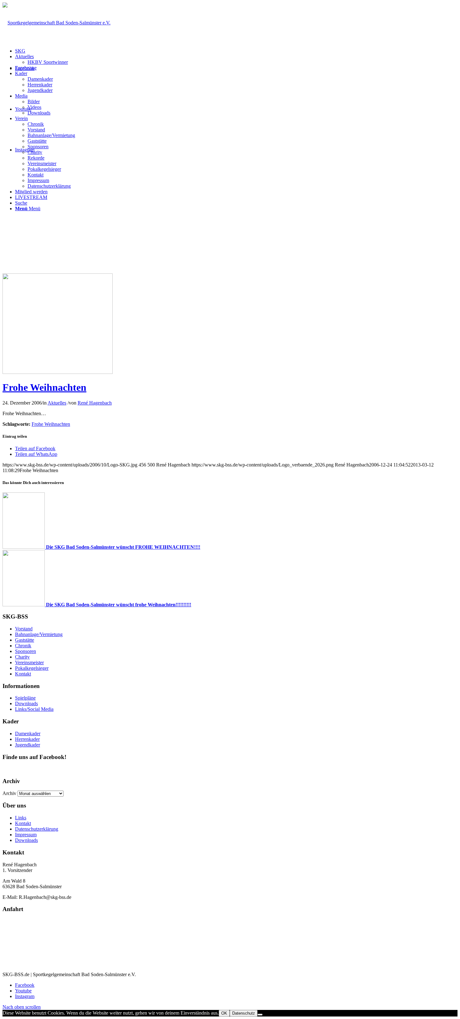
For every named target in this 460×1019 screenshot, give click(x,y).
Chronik (23, 645)
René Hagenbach (95, 402)
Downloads (26, 703)
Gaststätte (24, 640)
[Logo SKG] (58, 372)
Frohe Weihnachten (44, 387)
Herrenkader (27, 739)
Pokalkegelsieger (32, 668)
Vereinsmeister (29, 662)
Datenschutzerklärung (36, 829)
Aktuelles (57, 402)
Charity (22, 657)
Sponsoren (25, 651)
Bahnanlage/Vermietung (39, 634)
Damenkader (27, 733)
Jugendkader (27, 744)
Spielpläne (25, 698)
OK (224, 1013)
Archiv (9, 793)
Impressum (26, 834)
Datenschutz (243, 1013)
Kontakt (23, 673)
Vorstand (24, 628)
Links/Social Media (34, 709)
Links (20, 817)
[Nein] (260, 1015)
